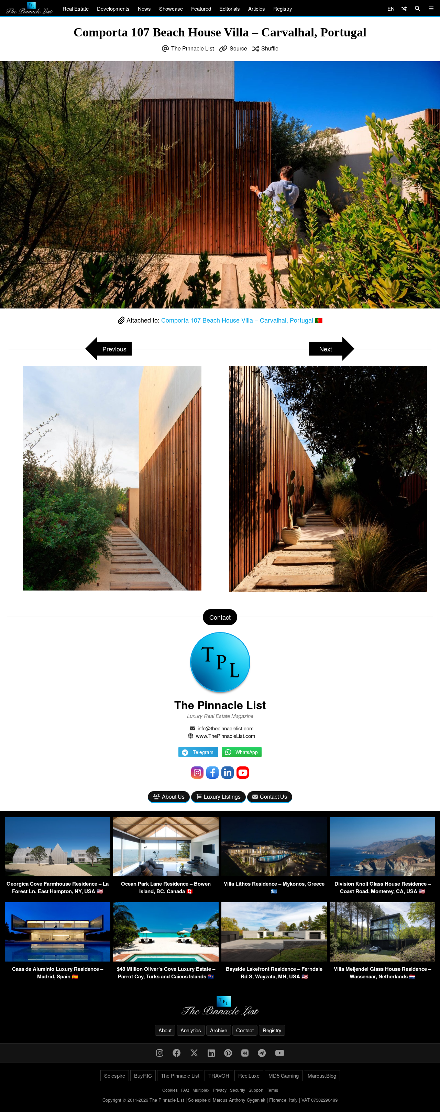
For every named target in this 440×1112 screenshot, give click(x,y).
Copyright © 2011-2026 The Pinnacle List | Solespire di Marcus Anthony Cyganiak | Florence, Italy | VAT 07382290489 (220, 1100)
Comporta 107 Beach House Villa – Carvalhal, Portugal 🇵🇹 (241, 319)
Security (237, 1090)
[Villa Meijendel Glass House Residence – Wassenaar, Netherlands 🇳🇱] (382, 959)
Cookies (170, 1090)
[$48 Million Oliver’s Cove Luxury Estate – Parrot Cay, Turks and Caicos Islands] (166, 959)
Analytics (190, 1030)
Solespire (114, 1075)
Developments (113, 8)
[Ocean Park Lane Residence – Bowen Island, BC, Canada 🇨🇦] (166, 874)
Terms (272, 1090)
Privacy (220, 1090)
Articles (256, 8)
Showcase (171, 8)
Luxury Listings (222, 796)
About (165, 1030)
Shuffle (269, 48)
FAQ (185, 1090)
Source (238, 48)
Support (256, 1090)
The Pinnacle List (192, 48)
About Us (173, 796)
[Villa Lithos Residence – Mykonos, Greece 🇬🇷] (274, 874)
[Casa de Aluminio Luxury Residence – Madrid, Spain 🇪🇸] (57, 959)
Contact (245, 1030)
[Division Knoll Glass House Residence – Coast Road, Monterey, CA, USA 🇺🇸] (382, 874)
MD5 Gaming (283, 1075)
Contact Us (273, 796)
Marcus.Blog (322, 1075)
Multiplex (200, 1090)
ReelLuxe (249, 1075)
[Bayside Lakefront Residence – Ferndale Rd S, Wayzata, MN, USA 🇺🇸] (274, 959)
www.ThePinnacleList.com (225, 735)
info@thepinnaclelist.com (226, 728)
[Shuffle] (404, 8)
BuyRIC (143, 1075)
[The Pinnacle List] (220, 1006)
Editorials (229, 8)
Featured (201, 8)
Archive (218, 1030)
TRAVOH (218, 1075)
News (144, 8)
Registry (282, 8)
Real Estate (76, 8)
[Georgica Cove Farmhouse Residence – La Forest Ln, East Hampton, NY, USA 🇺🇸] (57, 874)
